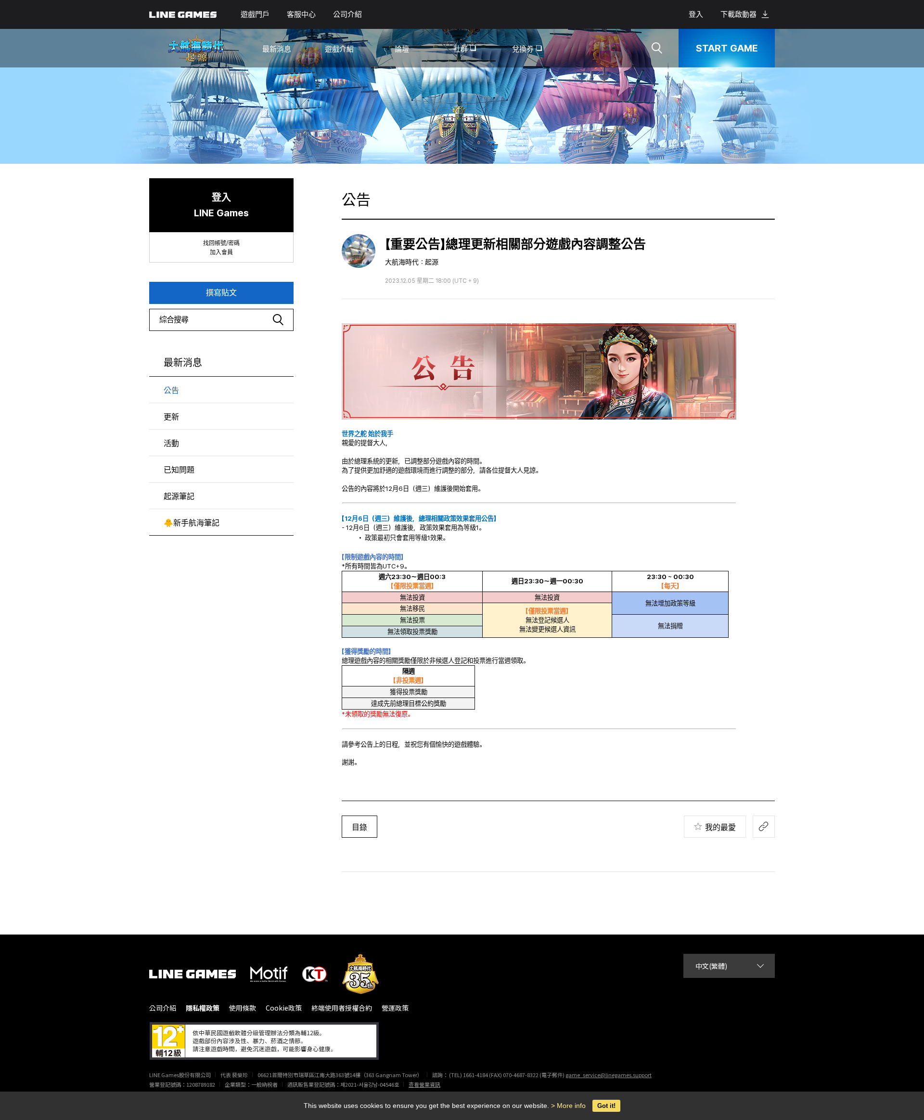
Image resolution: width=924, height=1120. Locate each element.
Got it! (606, 1105)
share (764, 827)
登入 (696, 14)
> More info (568, 1105)
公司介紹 (347, 14)
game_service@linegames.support (608, 1075)
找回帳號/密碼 (221, 243)
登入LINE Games (221, 205)
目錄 (359, 827)
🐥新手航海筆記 (191, 522)
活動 (171, 443)
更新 (171, 417)
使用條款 (242, 1008)
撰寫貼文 (221, 292)
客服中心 (301, 14)
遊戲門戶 (255, 14)
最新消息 (183, 363)
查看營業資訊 (424, 1084)
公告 (171, 390)
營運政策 (395, 1008)
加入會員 (221, 252)
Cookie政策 (284, 1008)
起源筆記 (179, 496)
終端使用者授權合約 (341, 1008)
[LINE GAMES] (199, 974)
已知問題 (179, 469)
